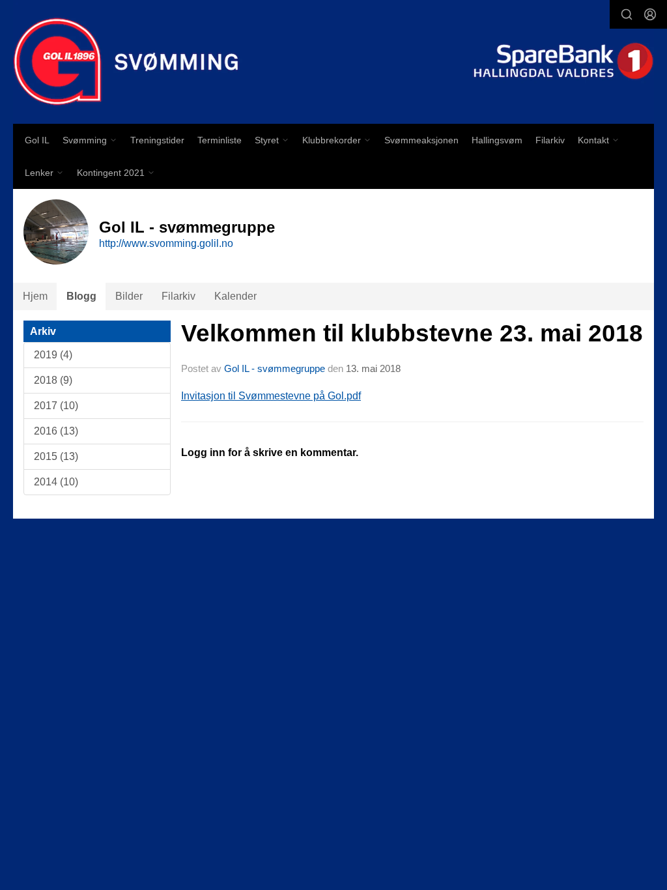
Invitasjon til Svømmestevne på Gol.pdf (271, 395)
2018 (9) (53, 380)
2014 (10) (56, 481)
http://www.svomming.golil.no (166, 243)
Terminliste (219, 140)
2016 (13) (56, 431)
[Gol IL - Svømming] (333, 62)
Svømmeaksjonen (421, 140)
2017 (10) (56, 405)
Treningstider (157, 140)
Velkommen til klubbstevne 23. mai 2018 (412, 333)
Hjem (35, 296)
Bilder (129, 296)
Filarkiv (550, 140)
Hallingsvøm (497, 140)
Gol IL (37, 140)
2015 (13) (56, 456)
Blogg (81, 296)
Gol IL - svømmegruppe (274, 368)
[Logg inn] (650, 14)
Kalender (235, 296)
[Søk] (626, 14)
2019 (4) (53, 354)
